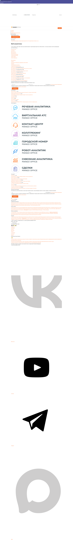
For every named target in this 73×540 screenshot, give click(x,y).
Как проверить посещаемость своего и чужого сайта (19, 70)
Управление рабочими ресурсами (23, 208)
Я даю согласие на (19, 86)
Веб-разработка (13, 53)
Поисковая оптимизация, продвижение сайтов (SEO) (19, 62)
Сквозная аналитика (35, 213)
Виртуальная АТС (14, 202)
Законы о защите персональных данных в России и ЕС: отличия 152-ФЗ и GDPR (23, 92)
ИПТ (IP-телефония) (20, 202)
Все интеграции (46, 209)
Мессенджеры (13, 60)
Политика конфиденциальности (26, 242)
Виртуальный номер (26, 202)
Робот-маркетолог (27, 214)
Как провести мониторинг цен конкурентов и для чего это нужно (21, 68)
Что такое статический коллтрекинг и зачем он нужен (19, 183)
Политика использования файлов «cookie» (18, 241)
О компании (13, 232)
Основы (12, 61)
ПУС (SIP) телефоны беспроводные (23, 219)
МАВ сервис (35, 202)
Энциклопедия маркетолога (15, 93)
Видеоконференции (55, 202)
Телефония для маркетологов (16, 66)
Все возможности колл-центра (18, 209)
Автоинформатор (17, 205)
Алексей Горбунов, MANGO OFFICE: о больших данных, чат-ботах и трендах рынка (24, 101)
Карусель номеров (40, 202)
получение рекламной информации (56, 84)
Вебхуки (37, 209)
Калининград (14, 222)
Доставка (12, 230)
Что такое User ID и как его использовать (17, 75)
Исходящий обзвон (24, 207)
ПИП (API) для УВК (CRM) (44, 208)
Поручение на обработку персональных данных (32, 241)
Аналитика (13, 50)
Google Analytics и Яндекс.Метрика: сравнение (18, 73)
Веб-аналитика (13, 67)
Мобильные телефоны (45, 219)
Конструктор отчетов (57, 207)
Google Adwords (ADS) (14, 55)
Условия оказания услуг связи (16, 242)
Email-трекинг (47, 213)
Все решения (19, 218)
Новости (12, 98)
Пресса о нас (13, 100)
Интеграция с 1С (41, 209)
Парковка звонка (14, 97)
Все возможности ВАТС (36, 205)
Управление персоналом (42, 207)
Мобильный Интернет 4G (37, 219)
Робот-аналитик (21, 214)
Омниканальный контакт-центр (16, 207)
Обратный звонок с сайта (29, 205)
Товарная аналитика (41, 213)
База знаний (31, 208)
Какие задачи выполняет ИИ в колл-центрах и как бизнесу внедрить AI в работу (24, 188)
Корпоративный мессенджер (47, 202)
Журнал (12, 235)
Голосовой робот (14, 212)
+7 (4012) (14, 199)
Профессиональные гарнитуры (47, 218)
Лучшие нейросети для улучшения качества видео (19, 178)
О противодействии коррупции (36, 242)
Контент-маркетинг (14, 177)
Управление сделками (36, 208)
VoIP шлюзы (31, 219)
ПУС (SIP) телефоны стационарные (32, 218)
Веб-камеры (40, 218)
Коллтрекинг (13, 213)
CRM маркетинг (13, 49)
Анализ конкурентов (28, 213)
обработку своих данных (22, 86)
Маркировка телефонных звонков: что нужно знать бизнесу (20, 181)
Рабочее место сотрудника (50, 207)
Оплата (12, 231)
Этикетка (31, 202)
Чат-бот (18, 212)
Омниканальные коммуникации (33, 207)
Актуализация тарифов (15, 99)
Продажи (12, 63)
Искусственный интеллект (30, 212)
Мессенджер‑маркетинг (15, 214)
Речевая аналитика (22, 212)
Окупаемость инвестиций (54, 213)
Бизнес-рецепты (13, 91)
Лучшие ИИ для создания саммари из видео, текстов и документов (22, 94)
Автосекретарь (22, 205)
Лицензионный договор (44, 239)
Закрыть (14, 39)
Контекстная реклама (14, 54)
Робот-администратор (14, 208)
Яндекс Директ (13, 56)
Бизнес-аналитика (46, 212)
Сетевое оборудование (55, 218)
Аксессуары (50, 219)
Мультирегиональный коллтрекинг (35, 214)
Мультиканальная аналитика (20, 213)
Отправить (15, 88)
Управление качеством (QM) (38, 212)
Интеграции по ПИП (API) (32, 209)
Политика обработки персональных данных (18, 239)
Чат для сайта (50, 208)
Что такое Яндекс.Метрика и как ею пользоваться (19, 80)
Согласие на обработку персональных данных (32, 239)
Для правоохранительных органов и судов (47, 241)
